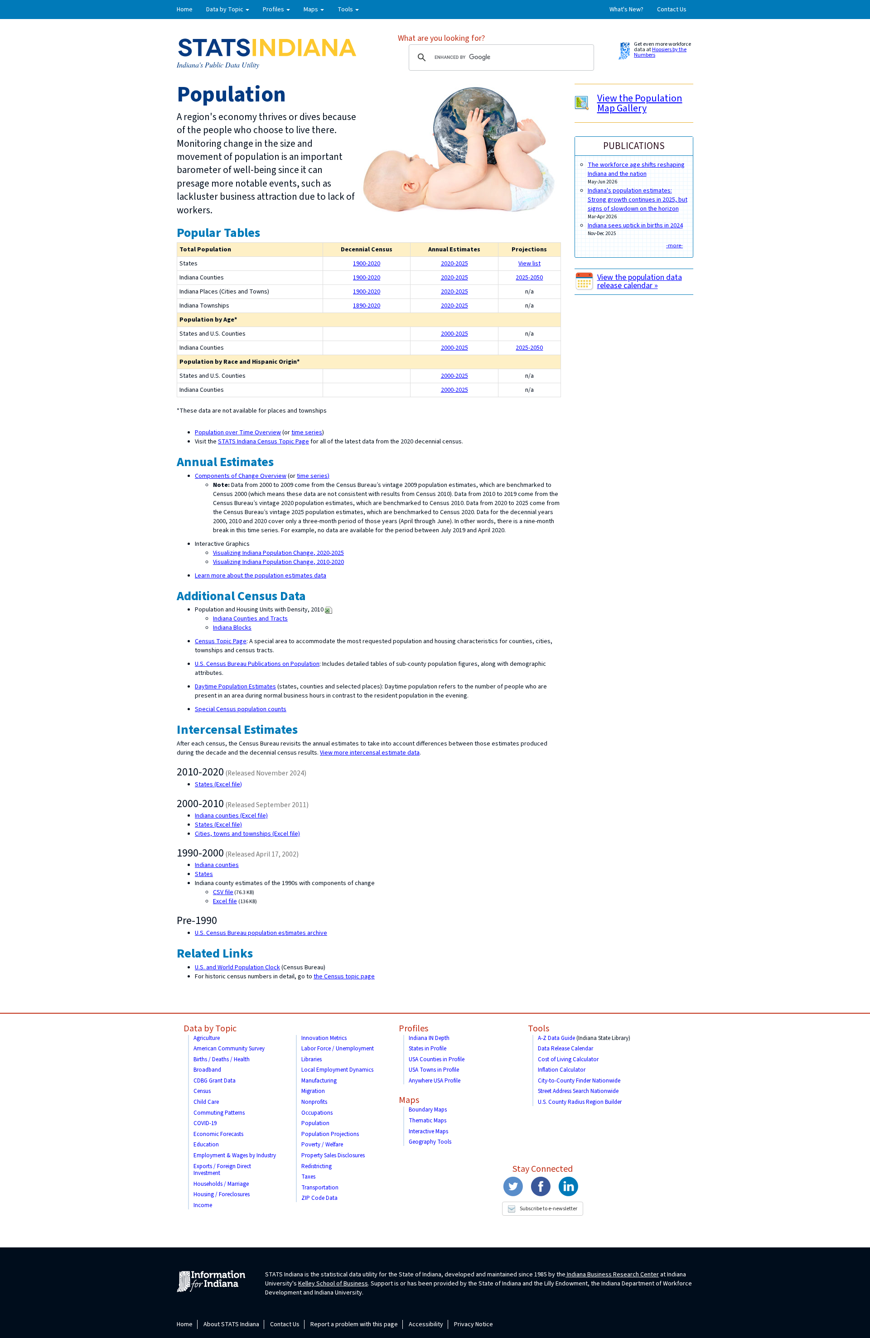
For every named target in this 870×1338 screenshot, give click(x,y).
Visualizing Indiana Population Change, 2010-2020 (278, 562)
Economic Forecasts (218, 1134)
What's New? (626, 9)
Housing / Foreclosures (221, 1194)
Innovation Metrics (324, 1038)
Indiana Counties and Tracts (250, 618)
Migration (313, 1091)
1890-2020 (366, 305)
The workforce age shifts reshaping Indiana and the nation (636, 169)
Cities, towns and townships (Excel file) (247, 833)
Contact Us (671, 9)
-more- (674, 245)
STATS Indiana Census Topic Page (263, 441)
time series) (313, 476)
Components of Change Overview (240, 476)
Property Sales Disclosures (333, 1155)
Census (202, 1091)
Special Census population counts (240, 709)
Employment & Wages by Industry (234, 1155)
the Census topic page (344, 976)
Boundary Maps (428, 1110)
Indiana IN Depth (429, 1038)
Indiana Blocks (232, 627)
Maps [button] (311, 9)
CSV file (223, 892)
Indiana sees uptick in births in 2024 (635, 225)
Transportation (319, 1188)
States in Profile (427, 1048)
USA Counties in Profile (436, 1059)
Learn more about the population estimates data (260, 575)
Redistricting (316, 1166)
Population (315, 1123)
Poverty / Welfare (322, 1145)
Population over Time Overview (238, 432)
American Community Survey (229, 1048)
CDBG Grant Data (214, 1081)
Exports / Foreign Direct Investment (222, 1170)
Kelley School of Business (333, 1283)
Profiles (413, 1028)
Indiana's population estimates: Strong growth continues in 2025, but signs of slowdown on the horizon (637, 199)
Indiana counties (217, 865)
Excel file (225, 901)
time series (306, 432)
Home (185, 9)
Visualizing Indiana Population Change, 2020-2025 (278, 553)
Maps (409, 1100)
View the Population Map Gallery (639, 103)
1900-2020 (366, 263)
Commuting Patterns (219, 1113)
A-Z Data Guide (556, 1038)
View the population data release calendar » (639, 281)
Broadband (207, 1070)
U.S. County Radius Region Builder (580, 1102)
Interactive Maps (428, 1131)
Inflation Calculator (561, 1070)
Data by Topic (210, 1028)
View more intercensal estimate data (370, 752)
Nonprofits (314, 1102)
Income (202, 1205)
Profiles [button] (274, 9)
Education (206, 1145)
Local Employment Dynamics (337, 1070)
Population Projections (330, 1134)
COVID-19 (205, 1123)
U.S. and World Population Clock (237, 967)
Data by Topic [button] (225, 9)
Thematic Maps (427, 1121)
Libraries (311, 1059)
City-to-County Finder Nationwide (579, 1081)
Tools (538, 1028)
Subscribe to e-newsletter (548, 1209)
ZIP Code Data (319, 1198)
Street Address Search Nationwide (578, 1091)
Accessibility (426, 1324)
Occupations (317, 1113)
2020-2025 (454, 263)
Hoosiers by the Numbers (660, 52)
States (204, 874)
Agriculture (206, 1038)
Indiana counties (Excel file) (231, 815)
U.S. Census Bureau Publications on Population (257, 664)
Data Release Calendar (565, 1048)
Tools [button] (346, 9)
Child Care (206, 1102)
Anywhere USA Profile (434, 1081)
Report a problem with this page (354, 1324)
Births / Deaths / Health (221, 1059)
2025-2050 (529, 277)
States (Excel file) (218, 784)
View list (529, 263)
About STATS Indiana (231, 1324)
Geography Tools (430, 1142)
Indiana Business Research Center (612, 1274)
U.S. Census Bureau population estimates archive (261, 933)
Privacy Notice (473, 1324)
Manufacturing (319, 1081)
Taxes (308, 1177)
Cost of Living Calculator (568, 1059)
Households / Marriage (221, 1184)
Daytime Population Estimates (235, 686)
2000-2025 (454, 333)
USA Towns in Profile (434, 1070)
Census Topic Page (220, 641)
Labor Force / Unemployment (337, 1048)
